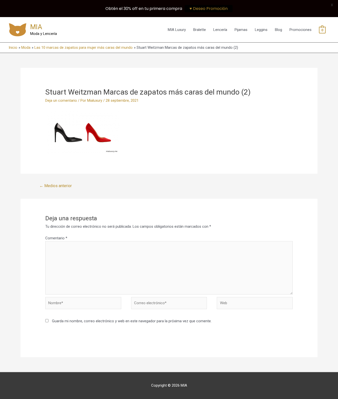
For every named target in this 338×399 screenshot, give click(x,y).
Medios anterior (55, 185)
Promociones (301, 29)
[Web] (255, 304)
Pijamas (241, 29)
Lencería (220, 29)
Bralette (199, 29)
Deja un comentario (61, 100)
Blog (278, 29)
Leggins (261, 29)
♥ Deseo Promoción (209, 8)
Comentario (56, 238)
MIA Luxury (177, 29)
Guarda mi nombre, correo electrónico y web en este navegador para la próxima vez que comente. (132, 321)
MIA (36, 27)
